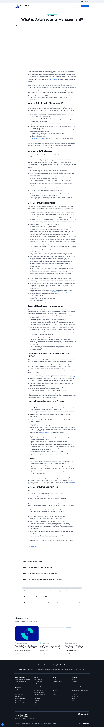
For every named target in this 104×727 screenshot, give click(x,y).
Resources (63, 6)
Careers (54, 694)
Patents (49, 723)
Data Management (52, 15)
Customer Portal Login (77, 686)
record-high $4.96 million (51, 79)
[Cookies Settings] (2, 724)
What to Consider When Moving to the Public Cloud (38, 669)
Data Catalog (18, 696)
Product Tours (75, 700)
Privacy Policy (34, 723)
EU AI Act (36, 704)
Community (74, 681)
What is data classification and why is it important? (37, 585)
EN (87, 1)
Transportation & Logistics (40, 690)
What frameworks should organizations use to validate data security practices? (45, 591)
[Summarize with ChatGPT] (57, 664)
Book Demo (84, 6)
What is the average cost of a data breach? (35, 597)
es (48, 432)
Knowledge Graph (19, 694)
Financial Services (38, 681)
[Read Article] (27, 633)
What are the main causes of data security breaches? (37, 567)
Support (73, 679)
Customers (49, 6)
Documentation (75, 683)
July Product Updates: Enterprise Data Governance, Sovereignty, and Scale (51, 647)
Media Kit (55, 688)
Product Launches (45, 643)
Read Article (18, 653)
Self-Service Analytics (39, 692)
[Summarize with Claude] (64, 664)
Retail (35, 688)
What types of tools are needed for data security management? (40, 602)
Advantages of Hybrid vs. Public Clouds (59, 669)
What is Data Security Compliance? (76, 669)
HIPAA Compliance (38, 706)
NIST (74, 376)
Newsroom (55, 690)
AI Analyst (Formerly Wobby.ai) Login (80, 690)
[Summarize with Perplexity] (60, 664)
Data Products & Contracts (21, 702)
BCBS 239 (36, 700)
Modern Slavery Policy (26, 723)
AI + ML (17, 689)
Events (54, 683)
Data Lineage (18, 700)
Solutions (42, 6)
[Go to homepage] (22, 6)
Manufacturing (37, 686)
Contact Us (76, 6)
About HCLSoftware (57, 681)
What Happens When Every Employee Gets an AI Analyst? (74, 647)
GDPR (35, 702)
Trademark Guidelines (42, 723)
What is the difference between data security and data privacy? (40, 573)
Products (36, 6)
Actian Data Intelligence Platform (22, 679)
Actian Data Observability (21, 681)
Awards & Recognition (58, 686)
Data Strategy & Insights (21, 643)
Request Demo (75, 696)
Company (56, 6)
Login (82, 1)
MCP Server (18, 692)
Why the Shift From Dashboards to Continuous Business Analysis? (26, 647)
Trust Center (55, 699)
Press (54, 692)
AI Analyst (17, 683)
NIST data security (62, 292)
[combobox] (86, 1)
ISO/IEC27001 (53, 292)
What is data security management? (33, 561)
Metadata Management (20, 698)
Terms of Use (17, 723)
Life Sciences (37, 683)
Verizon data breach (43, 432)
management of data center (39, 138)
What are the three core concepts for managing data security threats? (42, 579)
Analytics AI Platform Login (78, 688)
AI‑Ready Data (37, 698)
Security (54, 723)
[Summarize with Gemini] (53, 664)
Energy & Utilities (38, 679)
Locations (55, 696)
